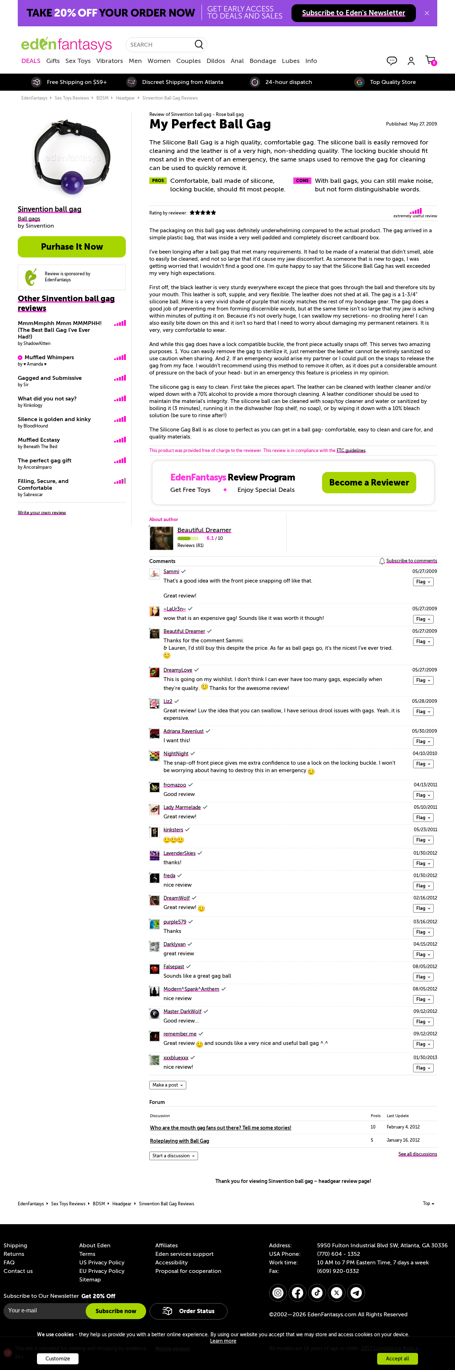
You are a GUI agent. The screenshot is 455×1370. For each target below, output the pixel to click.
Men (135, 60)
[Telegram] (356, 1293)
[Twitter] (337, 1293)
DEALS (31, 60)
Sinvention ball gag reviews (170, 98)
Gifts (53, 60)
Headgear (125, 98)
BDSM (102, 98)
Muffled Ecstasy (39, 440)
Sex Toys (78, 60)
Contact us (18, 1271)
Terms (87, 1254)
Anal (237, 60)
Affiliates (166, 1245)
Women (159, 60)
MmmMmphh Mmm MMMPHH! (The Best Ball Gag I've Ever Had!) (60, 330)
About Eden (95, 1245)
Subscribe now (116, 1311)
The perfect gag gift (44, 460)
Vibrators (109, 60)
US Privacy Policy (101, 1262)
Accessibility (171, 1262)
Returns (14, 1254)
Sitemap (90, 1279)
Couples (188, 60)
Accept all (397, 1358)
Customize (58, 1358)
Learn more (223, 1341)
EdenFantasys (34, 98)
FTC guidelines (351, 450)
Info (311, 60)
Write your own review (42, 512)
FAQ (9, 1262)
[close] (426, 13)
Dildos (216, 60)
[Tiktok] (317, 1293)
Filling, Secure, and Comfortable (43, 484)
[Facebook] (297, 1293)
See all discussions (417, 1154)
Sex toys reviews (72, 98)
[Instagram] (278, 1293)
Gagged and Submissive (50, 378)
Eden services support (184, 1254)
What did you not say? (47, 398)
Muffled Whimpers (49, 357)
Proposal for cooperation (188, 1271)
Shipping (15, 1245)
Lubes (291, 60)
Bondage (263, 60)
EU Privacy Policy (101, 1271)
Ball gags (29, 219)
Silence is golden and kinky (54, 419)
